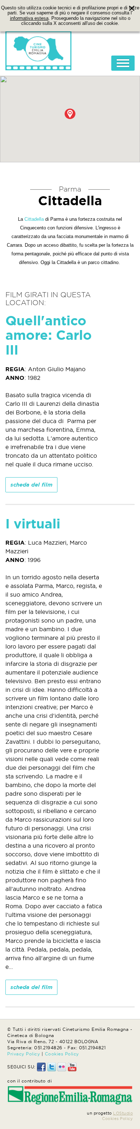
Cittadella (34, 219)
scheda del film (31, 485)
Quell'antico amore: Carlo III (48, 335)
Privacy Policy (23, 1053)
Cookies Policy (62, 1053)
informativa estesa (29, 18)
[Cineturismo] (38, 48)
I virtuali (32, 523)
